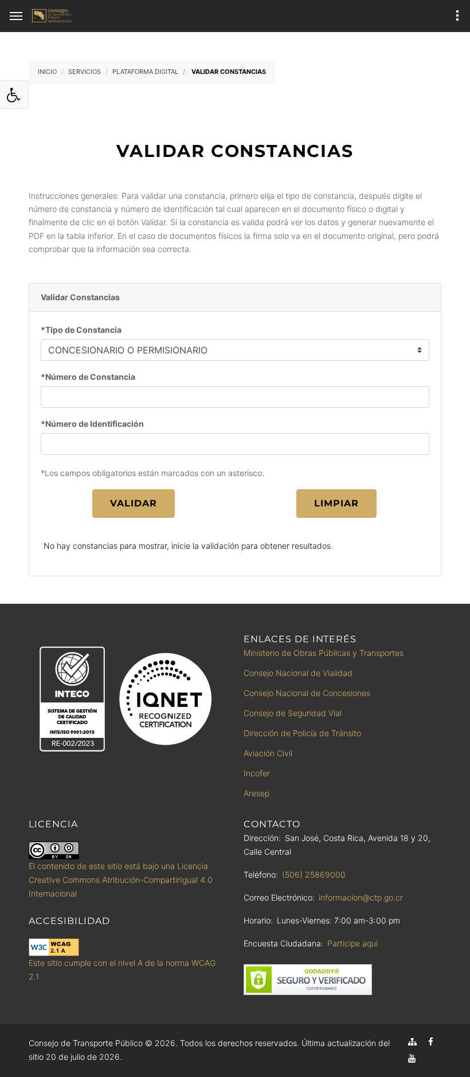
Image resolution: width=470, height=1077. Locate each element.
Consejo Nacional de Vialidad (298, 673)
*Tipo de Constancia (81, 330)
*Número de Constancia (88, 377)
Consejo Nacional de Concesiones (307, 693)
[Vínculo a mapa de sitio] (412, 1041)
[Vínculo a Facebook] (430, 1041)
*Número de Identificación (92, 424)
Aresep (256, 793)
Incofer (257, 773)
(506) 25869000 (314, 874)
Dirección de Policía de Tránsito (302, 733)
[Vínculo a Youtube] (412, 1058)
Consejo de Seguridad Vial (293, 713)
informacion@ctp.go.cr (361, 897)
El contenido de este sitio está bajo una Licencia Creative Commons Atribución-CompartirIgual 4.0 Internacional (121, 879)
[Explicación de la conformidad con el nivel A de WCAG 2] (54, 947)
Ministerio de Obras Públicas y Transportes (324, 653)
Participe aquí (352, 943)
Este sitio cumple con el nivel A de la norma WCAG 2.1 (122, 969)
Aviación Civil (268, 753)
